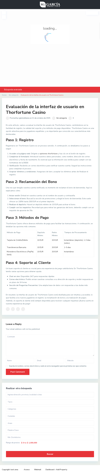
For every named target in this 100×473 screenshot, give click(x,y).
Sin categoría (61, 118)
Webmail (37, 469)
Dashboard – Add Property (56, 469)
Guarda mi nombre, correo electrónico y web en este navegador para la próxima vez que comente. (48, 366)
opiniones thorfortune (49, 153)
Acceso (27, 469)
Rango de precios (13, 443)
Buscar (50, 454)
